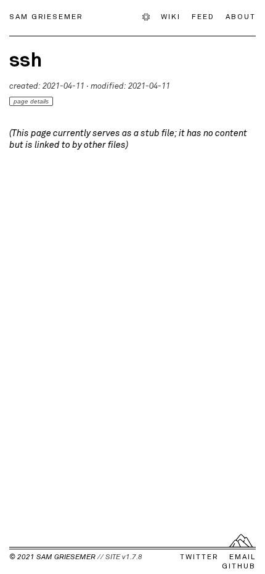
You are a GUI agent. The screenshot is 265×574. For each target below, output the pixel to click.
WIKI (171, 16)
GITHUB (239, 566)
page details (31, 101)
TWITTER (199, 556)
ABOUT (241, 16)
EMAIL (242, 556)
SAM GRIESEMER (46, 16)
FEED (203, 16)
